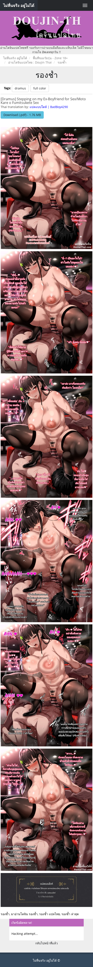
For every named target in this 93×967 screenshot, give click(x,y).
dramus (20, 88)
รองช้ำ (46, 75)
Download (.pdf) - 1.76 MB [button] (22, 115)
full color (39, 88)
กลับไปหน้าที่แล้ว (46, 943)
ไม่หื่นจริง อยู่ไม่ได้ (18, 5)
